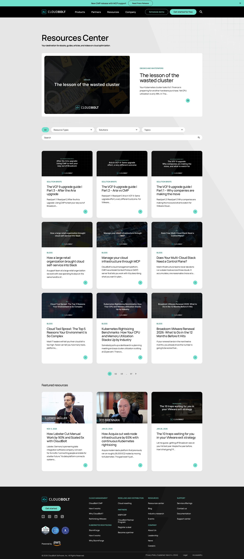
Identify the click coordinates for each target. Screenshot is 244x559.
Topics (147, 129)
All (45, 129)
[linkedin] (55, 516)
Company (130, 12)
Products (80, 12)
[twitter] (62, 516)
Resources (113, 12)
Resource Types (61, 129)
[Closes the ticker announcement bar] (240, 3)
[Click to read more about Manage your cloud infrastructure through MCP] (122, 255)
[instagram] (49, 516)
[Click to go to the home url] (54, 12)
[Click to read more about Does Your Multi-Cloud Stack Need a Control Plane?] (176, 255)
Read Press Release (140, 3)
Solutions (103, 129)
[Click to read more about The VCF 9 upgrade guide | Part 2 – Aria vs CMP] (122, 184)
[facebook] (43, 516)
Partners (96, 12)
